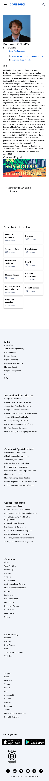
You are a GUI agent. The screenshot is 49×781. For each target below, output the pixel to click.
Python (7, 374)
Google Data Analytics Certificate (17, 406)
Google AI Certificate (12, 398)
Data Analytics (10, 356)
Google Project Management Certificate (20, 413)
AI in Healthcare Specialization (16, 463)
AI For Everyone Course (13, 459)
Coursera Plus (10, 580)
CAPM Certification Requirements (17, 509)
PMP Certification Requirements (17, 534)
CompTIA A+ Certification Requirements (20, 513)
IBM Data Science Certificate (15, 428)
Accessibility (9, 695)
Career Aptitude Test (13, 506)
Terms (7, 684)
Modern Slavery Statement (15, 713)
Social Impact (9, 609)
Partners (7, 641)
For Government (11, 598)
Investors (8, 680)
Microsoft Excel (10, 367)
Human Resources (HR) (13, 363)
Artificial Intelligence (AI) (14, 348)
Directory (8, 706)
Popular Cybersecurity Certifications (19, 538)
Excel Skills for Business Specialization (20, 470)
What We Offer (10, 566)
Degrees (7, 591)
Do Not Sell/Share (11, 717)
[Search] (43, 4)
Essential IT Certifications (14, 523)
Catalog (7, 577)
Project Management (12, 370)
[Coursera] (17, 4)
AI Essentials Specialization (15, 452)
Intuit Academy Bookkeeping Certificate (20, 431)
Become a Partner (11, 606)
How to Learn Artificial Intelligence (18, 530)
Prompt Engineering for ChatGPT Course (20, 481)
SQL (6, 378)
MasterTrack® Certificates (15, 588)
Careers (7, 573)
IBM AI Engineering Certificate (16, 420)
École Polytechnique (17, 51)
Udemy (7, 617)
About (6, 562)
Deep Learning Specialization (16, 467)
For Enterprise (10, 595)
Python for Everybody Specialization (19, 485)
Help (6, 691)
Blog (6, 648)
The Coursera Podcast (13, 652)
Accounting (8, 345)
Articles (7, 702)
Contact (7, 698)
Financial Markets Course (14, 474)
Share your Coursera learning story (18, 541)
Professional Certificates (14, 584)
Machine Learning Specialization (17, 478)
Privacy (7, 687)
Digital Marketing (11, 359)
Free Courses (9, 613)
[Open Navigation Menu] (5, 4)
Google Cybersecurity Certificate (17, 402)
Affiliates (7, 709)
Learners (8, 637)
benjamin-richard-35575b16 (21, 60)
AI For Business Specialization (16, 456)
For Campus (9, 602)
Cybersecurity (10, 352)
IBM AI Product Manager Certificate (18, 424)
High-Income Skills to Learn (15, 527)
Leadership (8, 569)
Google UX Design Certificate (16, 417)
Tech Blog (8, 656)
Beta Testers (9, 645)
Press (6, 677)
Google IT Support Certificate (16, 409)
